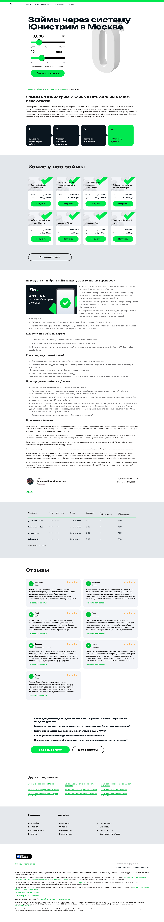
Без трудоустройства (110, 834)
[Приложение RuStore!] (24, 856)
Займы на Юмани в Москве (114, 790)
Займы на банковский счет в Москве (114, 795)
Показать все (49, 257)
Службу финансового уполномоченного (55, 899)
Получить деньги (47, 73)
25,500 (47, 47)
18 (47, 62)
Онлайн (63, 827)
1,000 (33, 47)
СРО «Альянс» (80, 882)
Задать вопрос (50, 749)
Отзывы (18, 864)
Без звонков (105, 823)
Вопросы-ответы (43, 4)
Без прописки (106, 830)
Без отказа (64, 823)
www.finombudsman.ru (23, 905)
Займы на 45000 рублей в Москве (81, 790)
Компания (59, 4)
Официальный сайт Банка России (27, 892)
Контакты (32, 834)
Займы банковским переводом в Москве (43, 795)
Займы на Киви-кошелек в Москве (81, 794)
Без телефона (65, 830)
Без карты (104, 827)
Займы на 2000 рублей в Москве (43, 790)
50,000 (62, 47)
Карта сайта (29, 864)
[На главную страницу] (11, 4)
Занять (28, 4)
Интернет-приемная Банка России (27, 896)
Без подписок (65, 834)
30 (64, 62)
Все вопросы (88, 749)
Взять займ (33, 823)
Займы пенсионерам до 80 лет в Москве (116, 785)
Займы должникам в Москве (41, 784)
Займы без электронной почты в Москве (79, 785)
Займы (71, 4)
